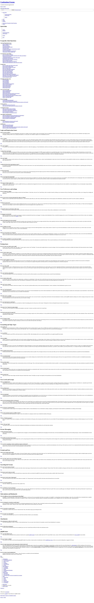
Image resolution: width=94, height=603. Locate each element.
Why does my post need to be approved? (10, 76)
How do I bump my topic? (7, 77)
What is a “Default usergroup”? (8, 96)
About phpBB (77, 534)
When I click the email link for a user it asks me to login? (12, 62)
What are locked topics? (7, 86)
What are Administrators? (7, 90)
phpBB (17, 216)
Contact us (2, 588)
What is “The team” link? (7, 97)
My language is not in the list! (8, 58)
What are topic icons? (6, 87)
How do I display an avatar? (7, 60)
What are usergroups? (6, 92)
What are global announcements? (8, 83)
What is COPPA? (6, 45)
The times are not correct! (7, 56)
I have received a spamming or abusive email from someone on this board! (15, 102)
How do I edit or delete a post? (8, 66)
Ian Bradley (7, 591)
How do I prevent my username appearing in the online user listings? (14, 55)
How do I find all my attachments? (8, 122)
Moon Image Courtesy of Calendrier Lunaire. (8, 595)
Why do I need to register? (7, 44)
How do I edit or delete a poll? (8, 70)
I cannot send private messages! (8, 100)
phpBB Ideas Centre (49, 540)
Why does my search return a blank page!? (10, 110)
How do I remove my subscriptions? (9, 118)
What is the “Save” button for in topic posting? (11, 75)
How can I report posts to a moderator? (9, 74)
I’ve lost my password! (6, 49)
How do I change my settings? (8, 54)
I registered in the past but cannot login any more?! (11, 48)
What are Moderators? (6, 91)
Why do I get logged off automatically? (9, 50)
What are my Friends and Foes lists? (9, 104)
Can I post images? (6, 82)
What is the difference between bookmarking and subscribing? (13, 115)
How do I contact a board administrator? (9, 127)
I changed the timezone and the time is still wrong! (11, 57)
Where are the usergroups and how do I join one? (11, 93)
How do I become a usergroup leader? (9, 94)
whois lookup (74, 545)
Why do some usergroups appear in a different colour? (12, 95)
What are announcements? (7, 84)
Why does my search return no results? (9, 109)
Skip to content (3, 6)
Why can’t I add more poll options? (9, 69)
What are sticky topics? (7, 85)
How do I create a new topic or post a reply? (10, 65)
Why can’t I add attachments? (8, 72)
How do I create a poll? (7, 68)
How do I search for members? (8, 111)
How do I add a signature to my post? (9, 67)
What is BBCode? (6, 79)
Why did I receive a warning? (8, 73)
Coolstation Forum (7, 2)
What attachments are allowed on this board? (10, 121)
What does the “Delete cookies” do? (9, 51)
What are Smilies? (6, 81)
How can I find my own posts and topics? (10, 112)
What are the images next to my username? (10, 59)
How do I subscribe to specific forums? (9, 117)
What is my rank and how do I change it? (10, 61)
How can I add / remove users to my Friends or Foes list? (12, 105)
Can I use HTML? (6, 80)
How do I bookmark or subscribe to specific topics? (11, 116)
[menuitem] (8, 14)
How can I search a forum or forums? (9, 108)
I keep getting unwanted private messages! (10, 101)
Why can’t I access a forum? (7, 71)
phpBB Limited (31, 534)
